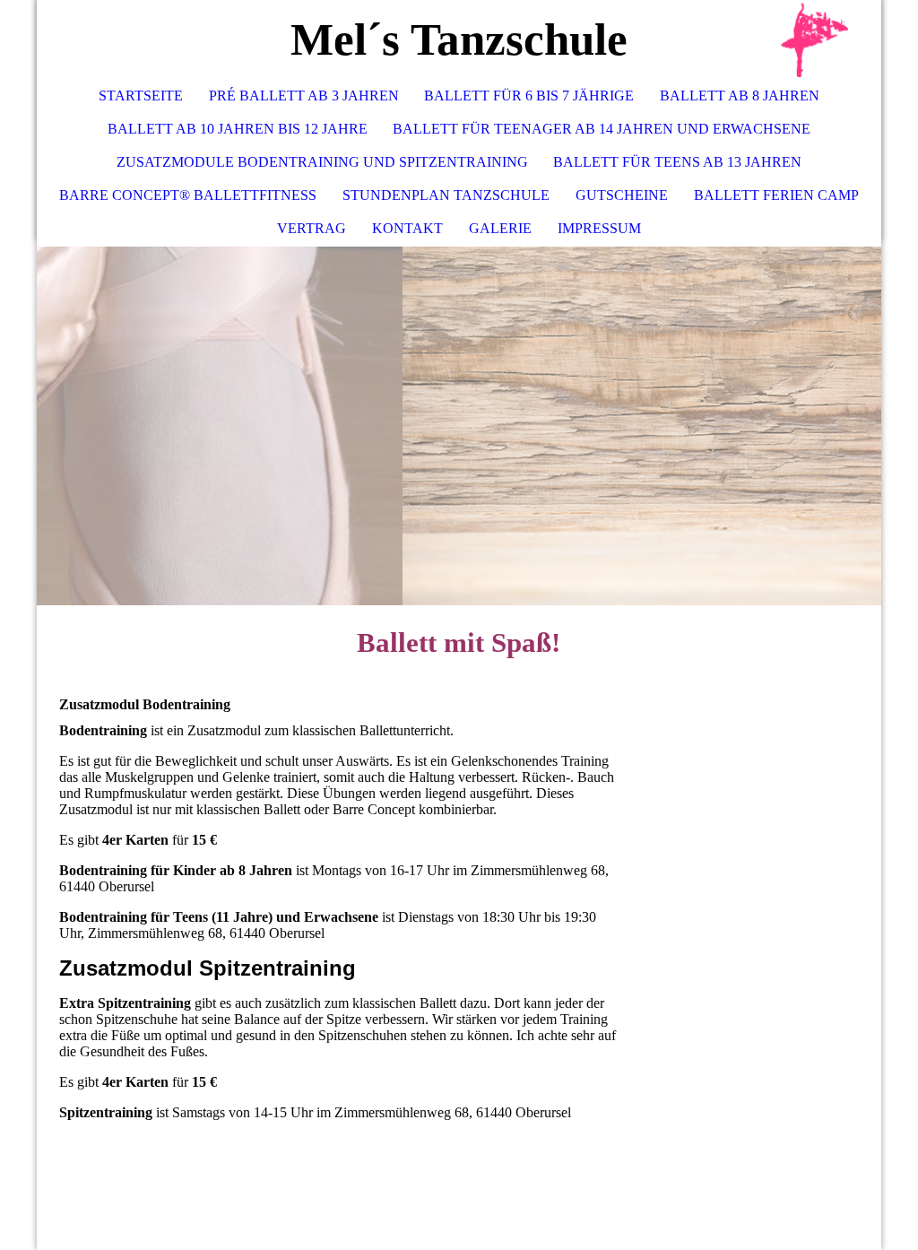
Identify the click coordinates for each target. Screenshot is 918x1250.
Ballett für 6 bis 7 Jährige (529, 95)
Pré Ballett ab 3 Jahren (304, 95)
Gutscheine (622, 195)
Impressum (599, 228)
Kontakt (407, 228)
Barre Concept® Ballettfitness (187, 195)
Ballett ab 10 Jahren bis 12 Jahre (238, 128)
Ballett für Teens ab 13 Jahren (677, 161)
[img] (814, 40)
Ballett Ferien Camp (776, 195)
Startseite (141, 95)
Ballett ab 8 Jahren (739, 95)
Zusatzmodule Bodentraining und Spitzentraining (322, 161)
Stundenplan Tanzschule (446, 195)
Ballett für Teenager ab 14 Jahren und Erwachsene (601, 128)
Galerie (500, 228)
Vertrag (311, 228)
